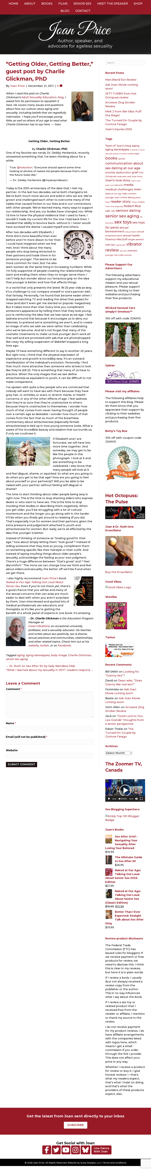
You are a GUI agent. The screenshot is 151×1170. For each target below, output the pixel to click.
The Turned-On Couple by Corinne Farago (120, 732)
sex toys (123, 222)
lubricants (118, 185)
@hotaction (24, 167)
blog (60, 97)
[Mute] (136, 798)
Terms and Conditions (114, 1162)
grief (135, 172)
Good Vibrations (38, 626)
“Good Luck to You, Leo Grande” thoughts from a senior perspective (124, 719)
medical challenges (119, 189)
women (132, 250)
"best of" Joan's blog (118, 145)
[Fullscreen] (141, 798)
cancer (121, 158)
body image (59, 655)
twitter (44, 645)
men (137, 189)
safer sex (110, 211)
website (33, 645)
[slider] (123, 798)
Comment (14, 689)
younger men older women (118, 255)
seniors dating (128, 210)
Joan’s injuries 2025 (118, 129)
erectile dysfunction (118, 172)
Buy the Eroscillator (119, 572)
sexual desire (130, 232)
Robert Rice (132, 206)
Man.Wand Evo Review (120, 79)
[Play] (109, 798)
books (111, 158)
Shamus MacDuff (116, 239)
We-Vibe (123, 251)
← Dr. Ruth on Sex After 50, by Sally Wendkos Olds (40, 666)
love (112, 185)
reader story (121, 202)
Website (12, 750)
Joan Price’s (50, 578)
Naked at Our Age (113, 194)
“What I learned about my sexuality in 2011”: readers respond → (49, 670)
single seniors (136, 239)
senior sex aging (17, 659)
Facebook (64, 645)
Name (11, 723)
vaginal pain (121, 245)
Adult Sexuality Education (39, 97)
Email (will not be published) (26, 737)
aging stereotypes (37, 655)
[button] (125, 790)
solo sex (110, 244)
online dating (127, 197)
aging (20, 655)
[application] (125, 790)
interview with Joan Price (129, 176)
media (128, 185)
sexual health (131, 235)
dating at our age (125, 168)
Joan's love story (117, 180)
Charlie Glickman (79, 655)
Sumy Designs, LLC (90, 1162)
